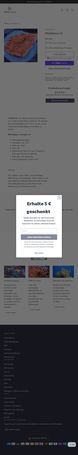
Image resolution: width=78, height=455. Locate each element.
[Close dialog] (59, 197)
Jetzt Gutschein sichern (39, 237)
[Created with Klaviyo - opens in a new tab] (39, 258)
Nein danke (39, 253)
